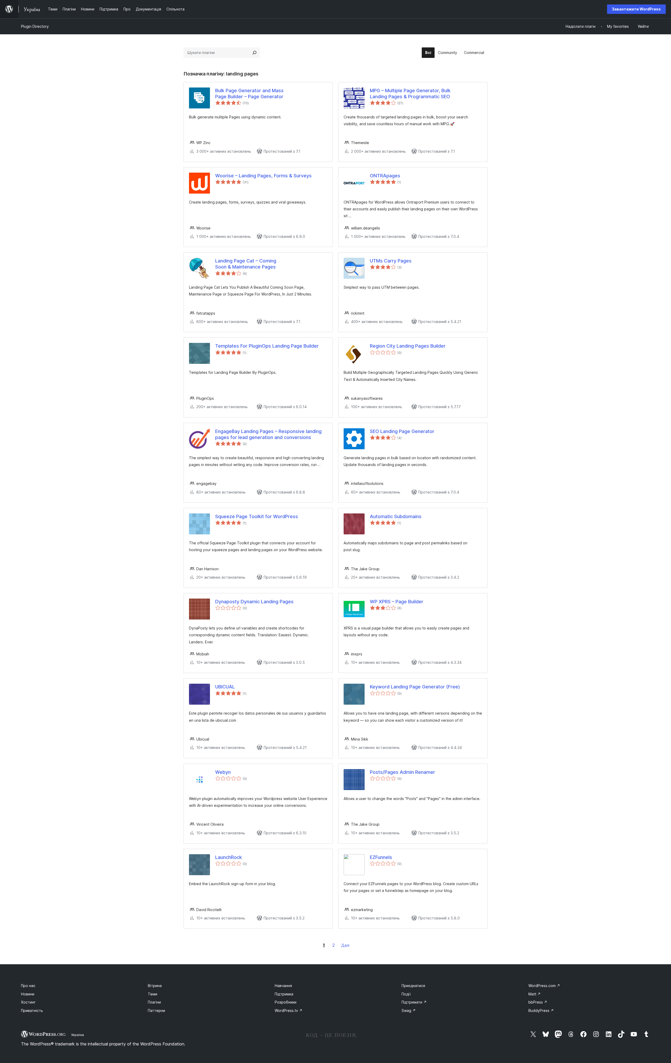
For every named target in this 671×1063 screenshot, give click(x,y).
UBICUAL (225, 686)
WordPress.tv (288, 1010)
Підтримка (284, 994)
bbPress (537, 1002)
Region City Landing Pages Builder (408, 346)
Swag (409, 1010)
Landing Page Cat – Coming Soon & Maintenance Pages (245, 264)
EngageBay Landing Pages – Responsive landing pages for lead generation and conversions (268, 434)
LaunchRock (228, 857)
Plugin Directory (35, 26)
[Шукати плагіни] (254, 52)
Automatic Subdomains (395, 516)
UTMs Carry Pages (391, 261)
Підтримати (414, 1002)
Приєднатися (413, 985)
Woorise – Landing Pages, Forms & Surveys (263, 175)
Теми (152, 994)
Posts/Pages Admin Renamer (402, 772)
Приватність (32, 1010)
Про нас (28, 985)
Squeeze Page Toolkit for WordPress (256, 516)
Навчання (283, 985)
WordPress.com (544, 985)
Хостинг (28, 1002)
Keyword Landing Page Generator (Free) (415, 686)
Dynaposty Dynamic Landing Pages (254, 601)
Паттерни (156, 1010)
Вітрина (155, 985)
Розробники (285, 1002)
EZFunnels (381, 857)
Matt (534, 994)
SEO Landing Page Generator (402, 431)
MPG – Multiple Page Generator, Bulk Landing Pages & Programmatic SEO (410, 93)
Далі (345, 945)
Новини (27, 994)
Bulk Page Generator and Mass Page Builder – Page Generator (249, 93)
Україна (77, 1035)
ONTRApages (385, 175)
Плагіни (154, 1002)
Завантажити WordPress (636, 9)
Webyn (223, 772)
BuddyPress (541, 1010)
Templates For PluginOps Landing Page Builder (267, 346)
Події (406, 994)
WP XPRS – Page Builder (396, 601)
